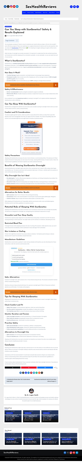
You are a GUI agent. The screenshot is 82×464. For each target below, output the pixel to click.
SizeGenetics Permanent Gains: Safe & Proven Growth (49, 416)
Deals (57, 12)
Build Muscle (38, 12)
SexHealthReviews (41, 7)
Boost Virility (30, 12)
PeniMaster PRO (10, 439)
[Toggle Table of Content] (16, 41)
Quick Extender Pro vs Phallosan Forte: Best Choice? (67, 443)
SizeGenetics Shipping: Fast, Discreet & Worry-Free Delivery (31, 443)
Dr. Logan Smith (12, 35)
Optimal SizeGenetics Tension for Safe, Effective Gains (13, 416)
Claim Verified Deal (31, 264)
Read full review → (31, 269)
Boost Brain (52, 12)
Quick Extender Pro (66, 439)
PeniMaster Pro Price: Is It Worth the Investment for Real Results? (50, 443)
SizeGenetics (8, 26)
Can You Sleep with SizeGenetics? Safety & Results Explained (12, 443)
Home (24, 12)
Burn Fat (45, 12)
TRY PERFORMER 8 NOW (31, 148)
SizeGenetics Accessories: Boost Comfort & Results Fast (31, 416)
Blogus (55, 459)
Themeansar (62, 459)
